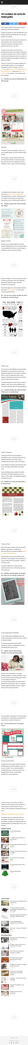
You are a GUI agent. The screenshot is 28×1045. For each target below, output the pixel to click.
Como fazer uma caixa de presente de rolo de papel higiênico (16, 973)
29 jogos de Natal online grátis (17, 864)
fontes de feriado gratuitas (15, 194)
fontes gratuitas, (11, 290)
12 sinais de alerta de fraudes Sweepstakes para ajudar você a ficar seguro (18, 909)
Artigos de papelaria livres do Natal (12, 814)
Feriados (3, 10)
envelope (3, 69)
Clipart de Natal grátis (15, 871)
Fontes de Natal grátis (15, 831)
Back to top (14, 1038)
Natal (7, 10)
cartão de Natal (14, 69)
